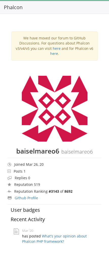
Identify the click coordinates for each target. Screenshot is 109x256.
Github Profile (26, 197)
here (57, 48)
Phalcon (13, 7)
